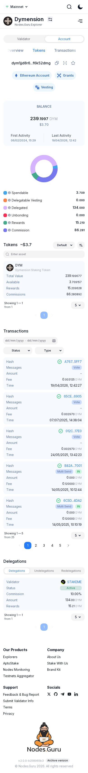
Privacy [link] (8, 713)
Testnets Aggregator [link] (18, 676)
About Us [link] (54, 657)
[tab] (23, 39)
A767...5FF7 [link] (73, 361)
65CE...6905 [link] (73, 396)
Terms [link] (7, 707)
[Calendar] (54, 340)
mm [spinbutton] (13, 340)
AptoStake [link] (11, 663)
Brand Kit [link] (53, 669)
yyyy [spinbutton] (20, 340)
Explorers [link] (10, 657)
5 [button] (60, 545)
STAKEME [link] (74, 582)
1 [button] (27, 545)
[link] (7, 21)
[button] (68, 545)
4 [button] (52, 545)
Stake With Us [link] (57, 663)
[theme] (80, 6)
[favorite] (73, 63)
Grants (68, 75)
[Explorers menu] (50, 19)
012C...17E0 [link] (74, 431)
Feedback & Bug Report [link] (21, 694)
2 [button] (36, 545)
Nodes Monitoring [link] (16, 669)
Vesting (47, 87)
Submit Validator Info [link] (18, 701)
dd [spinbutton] (7, 340)
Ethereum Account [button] (34, 75)
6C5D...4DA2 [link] (72, 500)
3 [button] (44, 545)
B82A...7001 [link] (73, 466)
